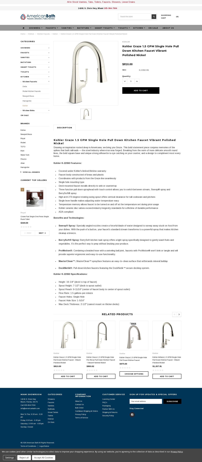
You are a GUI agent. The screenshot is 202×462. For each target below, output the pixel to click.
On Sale (153, 28)
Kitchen (31, 34)
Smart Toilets (28, 67)
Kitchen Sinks (28, 111)
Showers (25, 48)
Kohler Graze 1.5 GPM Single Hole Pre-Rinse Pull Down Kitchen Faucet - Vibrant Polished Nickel (101, 360)
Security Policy (108, 416)
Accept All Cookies (43, 457)
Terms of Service (81, 418)
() (170, 16)
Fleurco (24, 159)
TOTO (23, 147)
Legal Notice (44, 446)
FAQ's (104, 402)
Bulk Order (79, 408)
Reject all (24, 457)
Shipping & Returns (109, 412)
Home (23, 34)
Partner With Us (108, 409)
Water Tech (25, 155)
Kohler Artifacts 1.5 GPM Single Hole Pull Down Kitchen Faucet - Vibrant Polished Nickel (167, 360)
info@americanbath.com (30, 408)
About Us (168, 28)
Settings (9, 457)
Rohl (22, 151)
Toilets (25, 72)
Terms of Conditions (28, 446)
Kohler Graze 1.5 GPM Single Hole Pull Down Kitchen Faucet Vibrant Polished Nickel (94, 34)
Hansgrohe (27, 101)
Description (64, 128)
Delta (25, 86)
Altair (23, 163)
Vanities (25, 57)
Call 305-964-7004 (28, 405)
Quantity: (126, 76)
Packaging (106, 406)
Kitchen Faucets (43, 34)
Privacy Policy (80, 414)
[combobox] (137, 16)
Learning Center (108, 399)
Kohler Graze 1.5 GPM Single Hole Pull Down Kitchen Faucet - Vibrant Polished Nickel (67, 360)
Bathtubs (26, 62)
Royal (23, 138)
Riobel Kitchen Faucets (32, 91)
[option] (86, 73)
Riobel (23, 143)
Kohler (55, 34)
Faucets (25, 53)
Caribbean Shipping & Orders (86, 411)
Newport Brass (28, 96)
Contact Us (79, 404)
